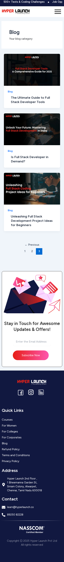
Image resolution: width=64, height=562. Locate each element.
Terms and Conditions (16, 455)
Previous (32, 244)
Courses (7, 419)
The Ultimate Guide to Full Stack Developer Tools (30, 100)
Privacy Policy (10, 461)
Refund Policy (11, 449)
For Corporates (12, 437)
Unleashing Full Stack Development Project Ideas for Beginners (32, 220)
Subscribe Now (31, 355)
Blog (10, 91)
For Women (9, 425)
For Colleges (10, 431)
